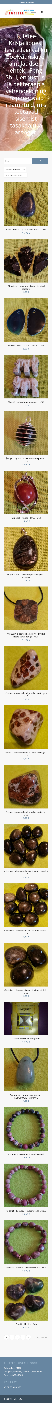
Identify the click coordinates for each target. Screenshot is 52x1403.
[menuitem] (33, 12)
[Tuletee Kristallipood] (21, 12)
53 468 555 (30, 2)
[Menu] (32, 12)
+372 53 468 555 (12, 1387)
